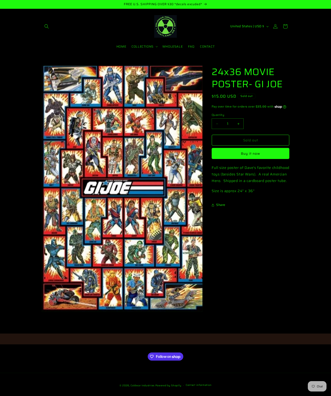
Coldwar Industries (142, 385)
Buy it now (250, 153)
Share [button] (220, 204)
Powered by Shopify (168, 385)
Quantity (218, 115)
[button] (47, 26)
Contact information (198, 385)
